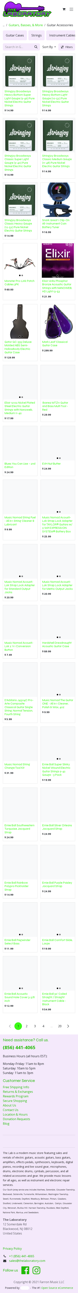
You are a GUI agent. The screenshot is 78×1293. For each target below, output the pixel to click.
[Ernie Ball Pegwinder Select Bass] (20, 919)
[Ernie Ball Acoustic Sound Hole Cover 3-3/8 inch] (20, 973)
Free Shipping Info (16, 1087)
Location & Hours (15, 1114)
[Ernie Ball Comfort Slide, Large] (58, 919)
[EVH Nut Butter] (58, 443)
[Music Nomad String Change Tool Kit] (20, 744)
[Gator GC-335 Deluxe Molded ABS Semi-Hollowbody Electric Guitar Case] (20, 321)
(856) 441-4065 (19, 1047)
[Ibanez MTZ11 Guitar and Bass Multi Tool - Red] (58, 382)
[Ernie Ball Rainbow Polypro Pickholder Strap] (20, 862)
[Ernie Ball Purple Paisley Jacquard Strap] (58, 862)
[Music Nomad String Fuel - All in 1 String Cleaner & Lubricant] (20, 497)
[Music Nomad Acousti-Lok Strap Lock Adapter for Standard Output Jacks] (20, 561)
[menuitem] (15, 35)
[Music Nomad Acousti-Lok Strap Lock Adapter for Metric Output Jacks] (58, 561)
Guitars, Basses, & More (26, 25)
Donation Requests (16, 1119)
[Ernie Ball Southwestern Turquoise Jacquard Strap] (20, 805)
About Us (9, 1105)
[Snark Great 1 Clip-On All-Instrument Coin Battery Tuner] (58, 200)
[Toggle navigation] (71, 9)
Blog (6, 1123)
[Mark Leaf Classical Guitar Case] (58, 321)
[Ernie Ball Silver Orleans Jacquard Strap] (58, 805)
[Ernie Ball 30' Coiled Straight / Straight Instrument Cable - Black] (58, 973)
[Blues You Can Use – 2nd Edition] (20, 443)
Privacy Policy (12, 1248)
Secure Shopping (15, 1101)
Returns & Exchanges (18, 1092)
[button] (49, 47)
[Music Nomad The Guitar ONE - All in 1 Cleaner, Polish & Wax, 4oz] (58, 680)
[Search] (36, 47)
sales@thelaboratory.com (27, 1261)
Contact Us (10, 1110)
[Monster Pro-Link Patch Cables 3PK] (20, 260)
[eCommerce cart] (64, 9)
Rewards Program (15, 1096)
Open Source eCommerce (57, 1288)
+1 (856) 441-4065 (22, 1256)
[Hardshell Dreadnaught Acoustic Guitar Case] (58, 622)
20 (60, 1026)
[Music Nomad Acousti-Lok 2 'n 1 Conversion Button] (20, 622)
